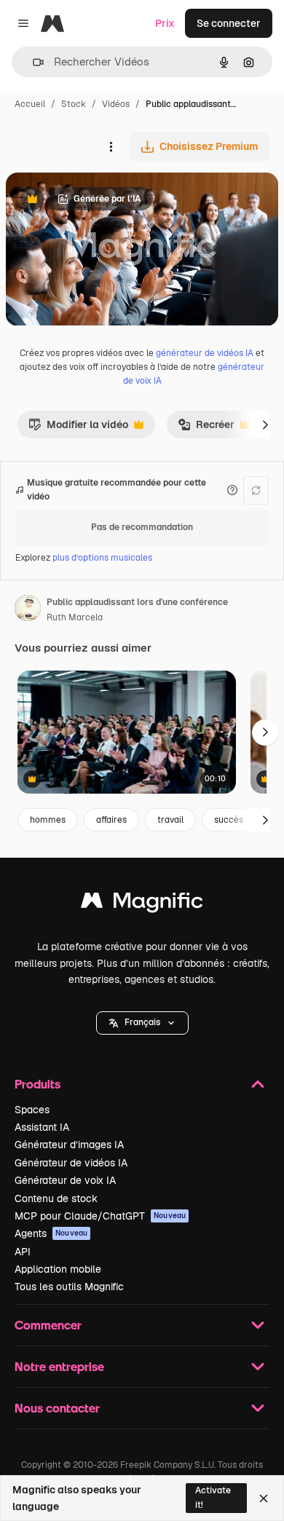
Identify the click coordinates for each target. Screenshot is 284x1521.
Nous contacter (57, 1407)
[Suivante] (265, 424)
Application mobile (58, 1269)
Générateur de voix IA (65, 1180)
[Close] (264, 1498)
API (23, 1251)
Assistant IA (42, 1127)
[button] (142, 1023)
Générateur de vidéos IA (71, 1162)
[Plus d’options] (110, 146)
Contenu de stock (56, 1198)
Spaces (32, 1109)
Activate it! (213, 1497)
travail (170, 820)
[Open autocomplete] (32, 62)
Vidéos (116, 104)
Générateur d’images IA (69, 1144)
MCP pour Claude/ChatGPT (100, 1215)
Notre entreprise (59, 1366)
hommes (48, 820)
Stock (73, 104)
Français (142, 1022)
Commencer (48, 1324)
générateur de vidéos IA (204, 353)
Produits (37, 1083)
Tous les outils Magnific (69, 1286)
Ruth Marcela (75, 617)
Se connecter (229, 23)
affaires (111, 820)
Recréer (206, 428)
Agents (51, 1233)
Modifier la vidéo (78, 428)
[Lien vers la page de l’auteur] (28, 610)
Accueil (30, 104)
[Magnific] (142, 904)
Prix (165, 23)
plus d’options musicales (102, 558)
